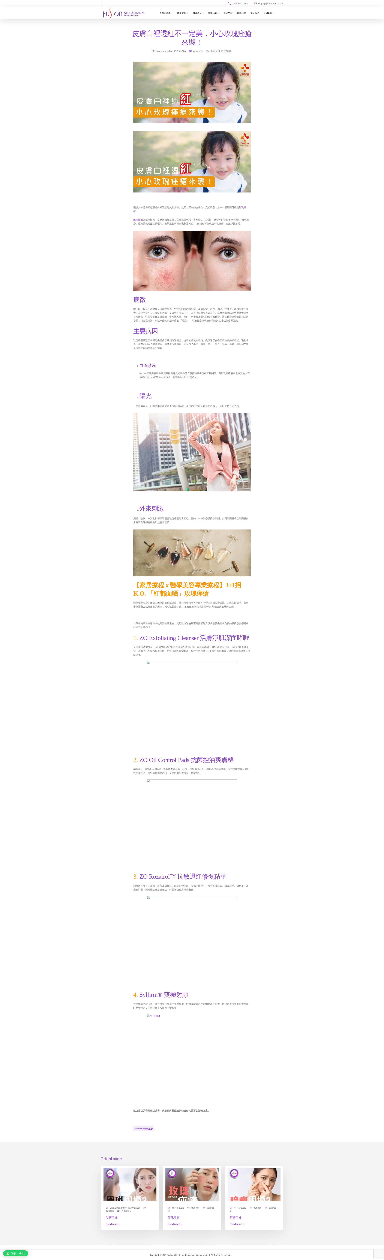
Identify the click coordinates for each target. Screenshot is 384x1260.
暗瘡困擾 (236, 1217)
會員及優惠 (165, 12)
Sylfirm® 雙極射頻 (163, 994)
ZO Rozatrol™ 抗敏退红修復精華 (182, 876)
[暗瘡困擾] (254, 1184)
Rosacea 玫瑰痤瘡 (144, 1128)
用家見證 (228, 12)
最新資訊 (215, 51)
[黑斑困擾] (130, 1184)
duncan (110, 1210)
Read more (112, 1224)
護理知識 (226, 51)
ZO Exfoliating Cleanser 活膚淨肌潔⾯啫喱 (194, 637)
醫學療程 (181, 12)
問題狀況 (197, 12)
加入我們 (255, 12)
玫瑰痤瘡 (138, 219)
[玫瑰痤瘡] (191, 1184)
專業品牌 (212, 12)
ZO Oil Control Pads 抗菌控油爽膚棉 (186, 759)
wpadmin (198, 51)
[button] (15, 1253)
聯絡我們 (241, 12)
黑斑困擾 (111, 1217)
